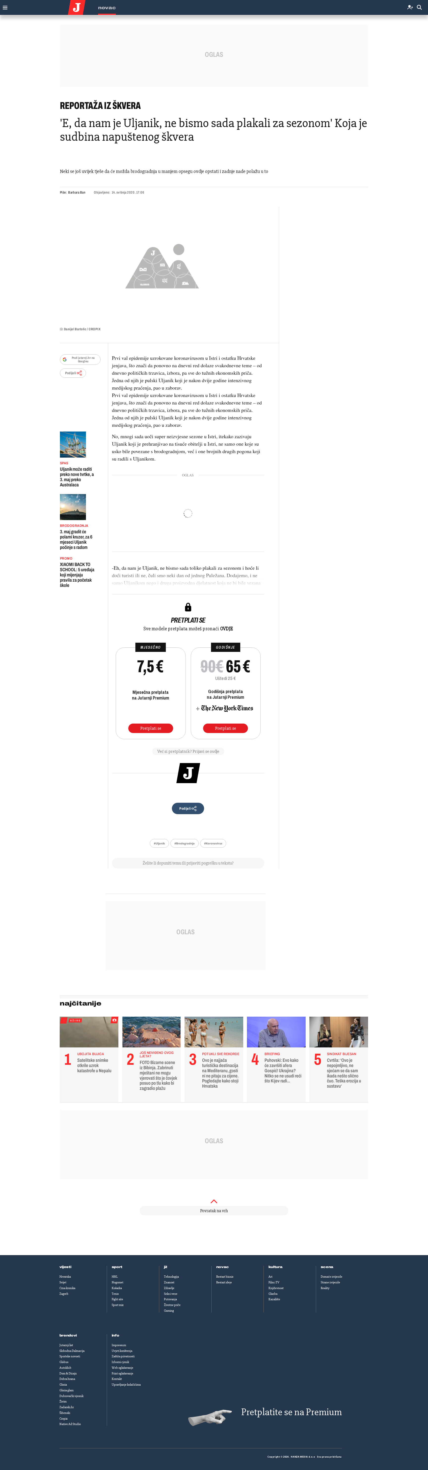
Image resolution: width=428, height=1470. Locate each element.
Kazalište (274, 1299)
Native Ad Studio (70, 1424)
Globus (63, 1362)
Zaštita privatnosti (123, 1356)
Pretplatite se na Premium (291, 1412)
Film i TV (273, 1282)
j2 (165, 1267)
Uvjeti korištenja (122, 1351)
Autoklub (65, 1368)
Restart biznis (224, 1277)
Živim (63, 1401)
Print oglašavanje (122, 1373)
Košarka (117, 1288)
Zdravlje (169, 1288)
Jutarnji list (66, 1345)
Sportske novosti (69, 1356)
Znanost (169, 1282)
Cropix (63, 1419)
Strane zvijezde (330, 1282)
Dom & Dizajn (68, 1373)
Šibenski (64, 1413)
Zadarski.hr (66, 1407)
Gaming (169, 1311)
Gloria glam (66, 1390)
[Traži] (419, 7)
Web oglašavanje (122, 1368)
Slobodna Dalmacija (71, 1351)
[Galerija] (162, 264)
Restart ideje (224, 1282)
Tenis (115, 1294)
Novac (107, 7)
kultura (275, 1267)
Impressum (119, 1345)
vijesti (65, 1267)
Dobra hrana (67, 1379)
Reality (325, 1288)
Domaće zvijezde (331, 1277)
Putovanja (170, 1299)
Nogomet (117, 1282)
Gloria (63, 1385)
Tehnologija (171, 1277)
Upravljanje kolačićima (126, 1385)
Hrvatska (65, 1277)
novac (222, 1267)
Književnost (276, 1288)
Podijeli (70, 373)
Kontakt (117, 1379)
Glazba (272, 1294)
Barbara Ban (76, 192)
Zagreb (63, 1294)
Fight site (117, 1299)
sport (117, 1267)
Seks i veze (170, 1294)
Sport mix (118, 1305)
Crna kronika (67, 1288)
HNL (115, 1277)
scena (327, 1267)
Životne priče (172, 1305)
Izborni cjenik (120, 1362)
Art (270, 1277)
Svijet (62, 1282)
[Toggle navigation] (4, 6)
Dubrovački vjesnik (71, 1396)
